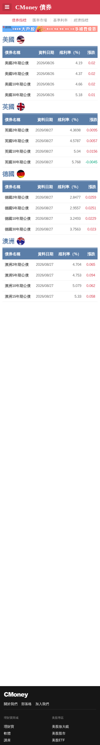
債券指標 (19, 20)
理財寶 (9, 726)
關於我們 (10, 704)
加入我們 (42, 704)
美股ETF (58, 740)
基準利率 (60, 20)
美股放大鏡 (60, 726)
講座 (7, 740)
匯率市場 (40, 20)
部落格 (26, 704)
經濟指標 (81, 20)
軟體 (7, 733)
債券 (33, 7)
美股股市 (59, 733)
